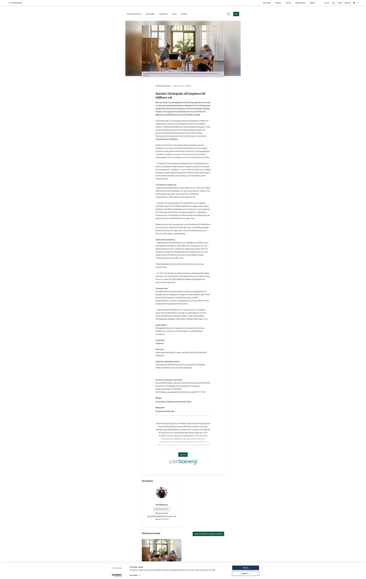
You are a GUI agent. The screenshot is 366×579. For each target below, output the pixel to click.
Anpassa (244, 573)
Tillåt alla (246, 568)
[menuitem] (267, 3)
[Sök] (358, 3)
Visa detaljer (133, 575)
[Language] (354, 3)
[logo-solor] (15, 2)
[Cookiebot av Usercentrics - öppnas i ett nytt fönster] (116, 575)
